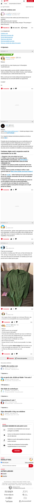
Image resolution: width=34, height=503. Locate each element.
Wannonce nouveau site (7, 35)
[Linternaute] (9, 495)
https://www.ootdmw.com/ (11, 131)
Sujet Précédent (5, 6)
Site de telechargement (7, 37)
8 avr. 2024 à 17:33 (15, 14)
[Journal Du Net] (25, 492)
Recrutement (5, 483)
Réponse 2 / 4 (4, 121)
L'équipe (14, 481)
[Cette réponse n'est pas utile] (16, 88)
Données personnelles (12, 483)
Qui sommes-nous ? (8, 481)
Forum (5, 3)
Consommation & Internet (15, 3)
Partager (25, 27)
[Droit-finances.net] (25, 495)
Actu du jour (5, 462)
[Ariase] (9, 501)
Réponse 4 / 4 (4, 243)
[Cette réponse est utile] (11, 88)
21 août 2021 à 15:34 (10, 126)
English (3, 473)
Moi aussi (16, 27)
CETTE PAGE (10, 133)
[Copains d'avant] (9, 498)
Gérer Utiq (29, 483)
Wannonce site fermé (6, 39)
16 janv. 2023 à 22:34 (10, 248)
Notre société (19, 481)
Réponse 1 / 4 (4, 51)
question (31, 1)
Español (4, 476)
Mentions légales (11, 484)
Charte (3, 484)
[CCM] (6, 1)
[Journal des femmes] (9, 492)
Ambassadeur (13, 57)
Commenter (6, 88)
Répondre (11, 358)
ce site (8, 174)
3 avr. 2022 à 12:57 (9, 227)
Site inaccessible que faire (7, 41)
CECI (5, 138)
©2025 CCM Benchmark (27, 484)
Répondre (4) (6, 27)
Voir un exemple (29, 462)
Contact (28, 481)
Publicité (24, 481)
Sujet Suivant (29, 6)
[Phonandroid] (25, 501)
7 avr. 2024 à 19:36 (9, 314)
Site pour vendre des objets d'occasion (11, 43)
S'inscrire (17, 450)
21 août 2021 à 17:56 (10, 59)
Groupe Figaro (18, 484)
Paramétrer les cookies (22, 483)
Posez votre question (22, 358)
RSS (6, 484)
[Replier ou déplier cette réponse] (32, 51)
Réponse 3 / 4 (4, 222)
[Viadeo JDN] (25, 498)
